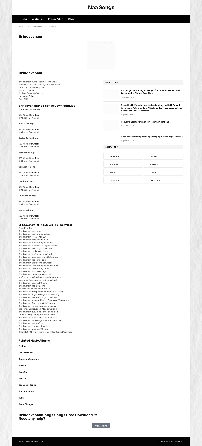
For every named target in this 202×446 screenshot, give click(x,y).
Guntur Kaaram (26, 391)
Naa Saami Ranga (27, 385)
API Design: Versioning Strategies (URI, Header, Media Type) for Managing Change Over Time (150, 91)
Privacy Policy (55, 19)
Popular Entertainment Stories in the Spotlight (145, 122)
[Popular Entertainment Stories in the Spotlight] (111, 125)
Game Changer (26, 404)
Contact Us (38, 19)
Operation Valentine (29, 359)
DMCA (70, 19)
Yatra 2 (22, 365)
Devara (22, 378)
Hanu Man (23, 372)
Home (24, 19)
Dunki (21, 398)
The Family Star (26, 353)
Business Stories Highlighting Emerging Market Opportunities (152, 137)
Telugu (32, 96)
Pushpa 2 (23, 346)
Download (34, 115)
